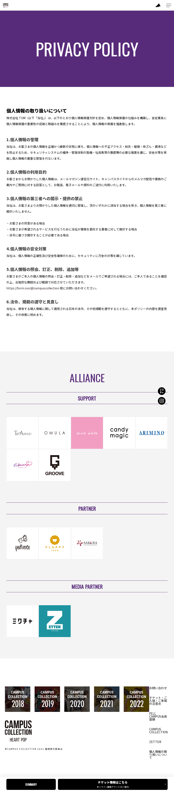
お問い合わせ (158, 687)
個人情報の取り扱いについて (158, 754)
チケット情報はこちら (113, 784)
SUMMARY (31, 784)
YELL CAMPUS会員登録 (158, 716)
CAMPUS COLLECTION (158, 730)
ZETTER (155, 741)
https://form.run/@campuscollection (32, 288)
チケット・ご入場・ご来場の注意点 (158, 700)
